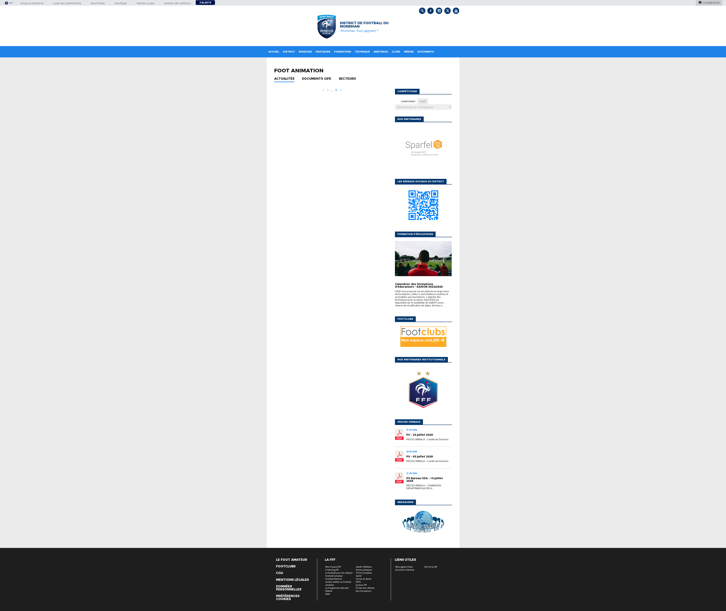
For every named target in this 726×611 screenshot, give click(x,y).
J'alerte (205, 2)
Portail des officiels (177, 3)
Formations (342, 51)
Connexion (711, 3)
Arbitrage (381, 51)
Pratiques (323, 51)
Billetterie (98, 3)
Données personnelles (288, 588)
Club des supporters (67, 3)
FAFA (327, 594)
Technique (362, 51)
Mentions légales (292, 579)
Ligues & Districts (31, 3)
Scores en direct (363, 579)
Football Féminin (333, 579)
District (289, 51)
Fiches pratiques (364, 570)
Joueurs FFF (361, 585)
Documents (425, 51)
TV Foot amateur (364, 573)
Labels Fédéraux (364, 567)
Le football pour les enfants (339, 573)
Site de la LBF (430, 567)
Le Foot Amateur (291, 559)
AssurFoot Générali (404, 570)
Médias (409, 51)
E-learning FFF (332, 570)
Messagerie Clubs (404, 567)
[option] (423, 149)
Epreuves (305, 51)
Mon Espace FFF (333, 567)
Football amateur (334, 576)
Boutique (121, 3)
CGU (279, 573)
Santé (358, 576)
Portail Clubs (145, 3)
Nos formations (364, 591)
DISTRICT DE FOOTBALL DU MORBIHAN (364, 25)
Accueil (273, 51)
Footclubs (286, 566)
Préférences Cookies (287, 598)
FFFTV (358, 582)
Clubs (396, 51)
